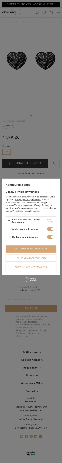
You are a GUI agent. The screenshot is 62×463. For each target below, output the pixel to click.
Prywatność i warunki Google (25, 211)
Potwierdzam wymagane (31, 267)
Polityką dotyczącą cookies (28, 199)
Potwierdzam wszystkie (31, 249)
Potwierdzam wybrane (31, 258)
